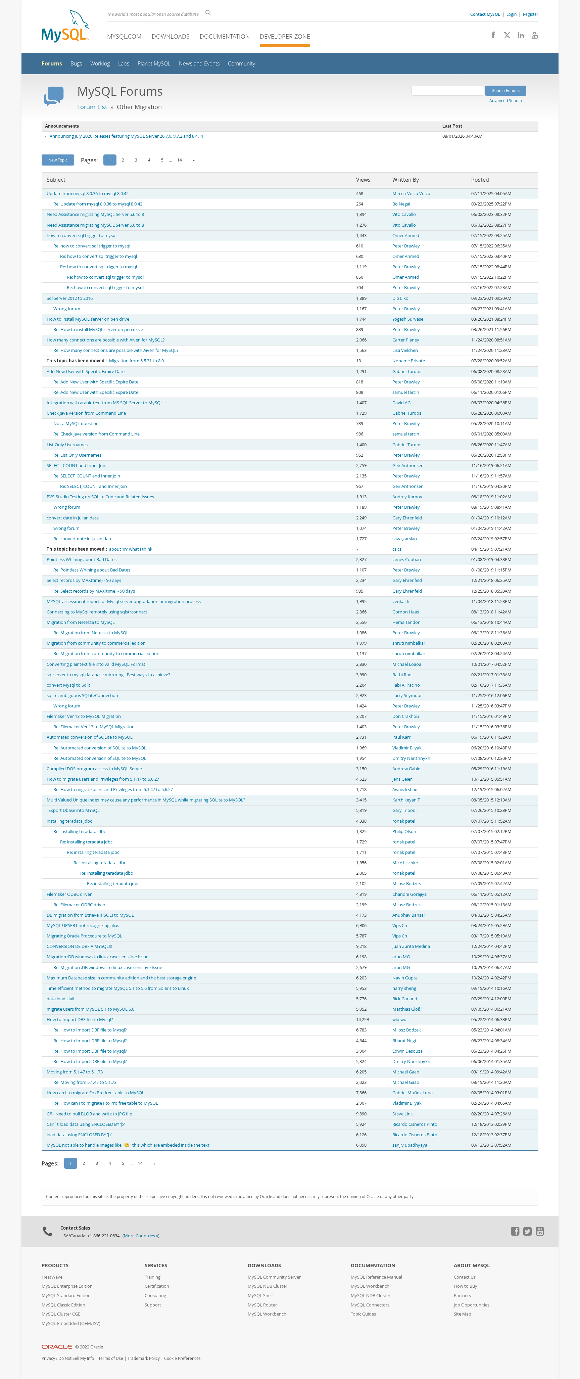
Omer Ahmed (405, 235)
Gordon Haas (405, 612)
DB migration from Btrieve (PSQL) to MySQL (90, 915)
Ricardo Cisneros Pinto (414, 1124)
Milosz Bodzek (406, 883)
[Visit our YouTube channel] (532, 37)
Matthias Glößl (407, 1009)
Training (152, 1277)
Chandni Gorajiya (409, 894)
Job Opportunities (471, 1305)
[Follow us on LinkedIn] (518, 37)
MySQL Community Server (274, 1277)
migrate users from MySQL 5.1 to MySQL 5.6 (90, 1009)
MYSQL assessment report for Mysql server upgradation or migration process (124, 601)
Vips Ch (399, 925)
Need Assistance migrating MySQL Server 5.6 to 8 (95, 214)
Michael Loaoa (406, 664)
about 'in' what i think (130, 549)
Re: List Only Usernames (77, 455)
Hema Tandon (406, 622)
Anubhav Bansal (408, 915)
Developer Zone (285, 36)
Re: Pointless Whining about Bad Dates (91, 570)
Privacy (48, 1358)
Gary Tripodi (404, 810)
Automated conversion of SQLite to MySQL (90, 737)
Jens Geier (402, 779)
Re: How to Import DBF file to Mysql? (90, 1030)
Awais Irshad (405, 789)
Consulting (155, 1295)
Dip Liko (400, 298)
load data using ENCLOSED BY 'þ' (79, 1135)
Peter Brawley (406, 246)
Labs (123, 63)
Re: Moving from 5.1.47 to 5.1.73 (84, 1082)
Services (156, 1265)
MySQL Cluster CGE (61, 1314)
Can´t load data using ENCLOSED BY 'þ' (86, 1124)
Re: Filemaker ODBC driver (79, 905)
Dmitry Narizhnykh (411, 758)
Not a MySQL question (76, 423)
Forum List (92, 107)
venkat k (400, 601)
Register (530, 14)
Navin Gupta (405, 978)
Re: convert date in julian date (82, 539)
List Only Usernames (67, 445)
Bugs (76, 63)
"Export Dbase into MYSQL (73, 810)
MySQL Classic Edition (63, 1305)
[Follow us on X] (504, 37)
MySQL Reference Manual (376, 1277)
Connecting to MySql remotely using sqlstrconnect (97, 612)
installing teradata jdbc (69, 821)
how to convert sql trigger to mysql (81, 235)
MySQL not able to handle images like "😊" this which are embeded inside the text (128, 1145)
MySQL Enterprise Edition (67, 1286)
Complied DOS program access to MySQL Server (94, 769)
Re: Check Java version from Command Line (96, 434)
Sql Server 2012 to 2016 (70, 298)
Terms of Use (110, 1358)
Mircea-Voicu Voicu (411, 193)
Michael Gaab (405, 1072)
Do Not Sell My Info (76, 1358)
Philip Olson (404, 831)
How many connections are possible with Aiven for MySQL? (106, 340)
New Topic (57, 160)
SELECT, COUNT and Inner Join (76, 465)
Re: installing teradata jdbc (79, 831)
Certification (157, 1286)
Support (153, 1305)
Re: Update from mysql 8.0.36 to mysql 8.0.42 (97, 204)
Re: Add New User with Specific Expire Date (95, 382)
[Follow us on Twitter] (527, 1234)
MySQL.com (124, 36)
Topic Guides (363, 1314)
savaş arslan (404, 539)
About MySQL (472, 1265)
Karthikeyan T (406, 800)
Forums (52, 63)
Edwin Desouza (407, 1051)
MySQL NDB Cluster (267, 1286)
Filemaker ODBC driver (69, 894)
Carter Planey (405, 340)
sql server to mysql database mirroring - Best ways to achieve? (108, 675)
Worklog (100, 63)
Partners (462, 1295)
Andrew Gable (406, 769)
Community (241, 63)
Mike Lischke (405, 863)
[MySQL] (65, 27)
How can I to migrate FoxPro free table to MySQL (95, 1093)
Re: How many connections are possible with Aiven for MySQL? (116, 350)
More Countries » (141, 1236)
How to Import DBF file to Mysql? (80, 1019)
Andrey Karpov (407, 497)
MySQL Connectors (370, 1305)
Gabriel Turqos (406, 371)
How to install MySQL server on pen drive (88, 319)
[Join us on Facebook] (491, 37)
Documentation (225, 36)
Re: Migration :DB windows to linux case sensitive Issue (107, 967)
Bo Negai (401, 204)
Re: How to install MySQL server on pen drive (98, 329)
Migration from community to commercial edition (96, 643)
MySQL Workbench (267, 1314)
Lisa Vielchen (405, 350)
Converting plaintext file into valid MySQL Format (96, 664)
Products (55, 1265)
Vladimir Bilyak (407, 748)
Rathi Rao (402, 675)
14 (179, 160)
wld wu (399, 1019)
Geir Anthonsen (408, 465)
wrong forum (66, 528)
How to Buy (465, 1286)
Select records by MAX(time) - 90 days (84, 580)
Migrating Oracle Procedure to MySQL (84, 936)
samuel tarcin (405, 392)
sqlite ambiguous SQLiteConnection (82, 695)
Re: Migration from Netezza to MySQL (91, 633)
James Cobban (406, 559)
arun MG (401, 957)
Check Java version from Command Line (86, 413)
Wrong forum (66, 309)
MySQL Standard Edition (66, 1295)
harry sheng (404, 988)
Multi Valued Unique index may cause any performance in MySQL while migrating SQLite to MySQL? (146, 800)
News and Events (199, 63)
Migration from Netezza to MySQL (81, 622)
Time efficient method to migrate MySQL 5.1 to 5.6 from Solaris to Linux (118, 988)
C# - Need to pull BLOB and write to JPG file (89, 1114)
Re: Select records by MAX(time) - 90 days (94, 591)
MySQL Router (262, 1305)
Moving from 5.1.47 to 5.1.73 (75, 1072)
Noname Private (408, 361)
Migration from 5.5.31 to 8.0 (136, 361)
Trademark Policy (144, 1358)
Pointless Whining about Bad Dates (81, 559)
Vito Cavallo (404, 214)
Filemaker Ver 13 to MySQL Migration (84, 716)
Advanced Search (505, 100)
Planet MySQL (154, 63)
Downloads (171, 36)
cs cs (396, 549)
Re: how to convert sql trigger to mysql (91, 246)
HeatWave (52, 1277)
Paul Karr (401, 737)
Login (511, 14)
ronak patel (403, 821)
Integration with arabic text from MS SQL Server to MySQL (105, 403)
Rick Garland (404, 999)
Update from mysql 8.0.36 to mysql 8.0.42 (88, 193)
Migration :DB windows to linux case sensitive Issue (97, 957)
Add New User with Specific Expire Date (86, 371)
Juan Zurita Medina (411, 946)
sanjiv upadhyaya (409, 1145)
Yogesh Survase (407, 319)
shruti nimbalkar (408, 643)
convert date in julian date (73, 518)
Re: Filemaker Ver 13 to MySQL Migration (94, 727)
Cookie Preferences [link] (182, 1358)
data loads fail (60, 999)
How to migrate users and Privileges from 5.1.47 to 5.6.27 (103, 779)
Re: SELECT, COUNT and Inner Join (86, 476)
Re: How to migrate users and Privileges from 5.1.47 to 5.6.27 (113, 789)
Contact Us (465, 1277)
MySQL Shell (260, 1295)
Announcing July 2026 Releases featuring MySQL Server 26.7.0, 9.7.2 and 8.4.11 (126, 136)
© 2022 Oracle (89, 1347)
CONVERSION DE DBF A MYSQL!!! (79, 946)
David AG (401, 403)
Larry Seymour (407, 695)
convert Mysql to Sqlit (68, 685)
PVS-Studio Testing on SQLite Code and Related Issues (100, 497)
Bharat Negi (404, 1041)
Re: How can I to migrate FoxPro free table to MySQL (105, 1103)
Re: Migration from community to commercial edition (106, 653)
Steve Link (402, 1114)
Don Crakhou (405, 716)
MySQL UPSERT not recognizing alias (83, 925)
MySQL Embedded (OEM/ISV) (71, 1323)
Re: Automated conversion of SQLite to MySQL (99, 748)
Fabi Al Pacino (406, 685)
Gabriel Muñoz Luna (412, 1093)
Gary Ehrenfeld (407, 518)
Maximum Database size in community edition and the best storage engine (121, 978)
